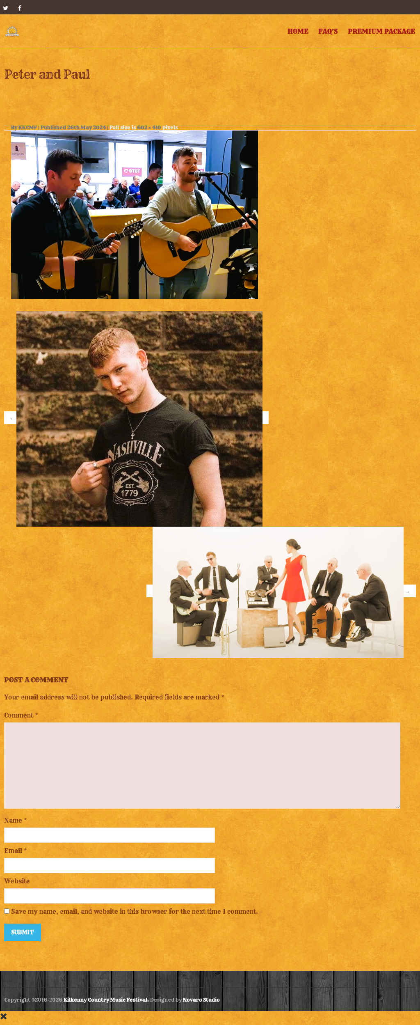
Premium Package (381, 31)
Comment (21, 715)
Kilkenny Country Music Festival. (106, 1000)
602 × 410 (149, 127)
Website (17, 881)
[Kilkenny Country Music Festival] (12, 31)
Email (13, 851)
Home (298, 31)
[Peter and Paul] (134, 213)
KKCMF (27, 127)
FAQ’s (328, 31)
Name (13, 820)
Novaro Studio (201, 1000)
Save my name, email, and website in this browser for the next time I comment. (134, 911)
